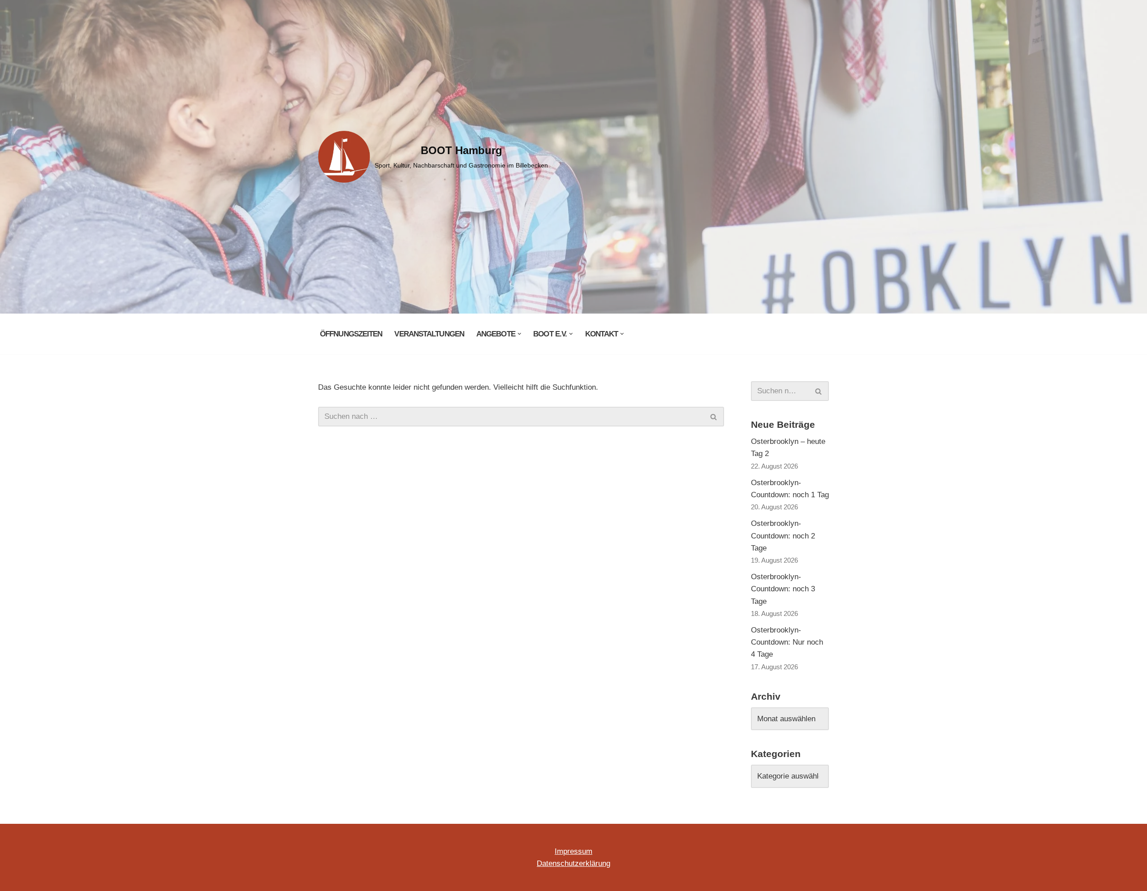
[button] (519, 334)
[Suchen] (714, 416)
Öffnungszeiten (351, 334)
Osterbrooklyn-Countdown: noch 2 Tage (783, 535)
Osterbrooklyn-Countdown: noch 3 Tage (783, 588)
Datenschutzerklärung (573, 863)
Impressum (573, 851)
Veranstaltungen (429, 334)
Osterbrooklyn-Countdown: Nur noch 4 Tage (787, 642)
